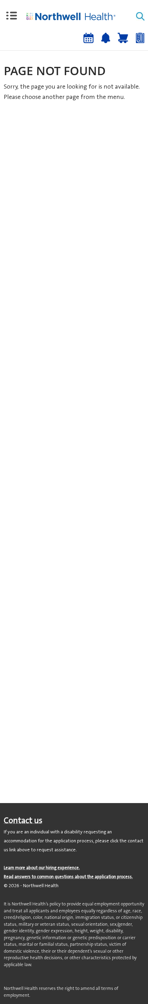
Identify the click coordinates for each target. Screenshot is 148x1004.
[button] (12, 16)
